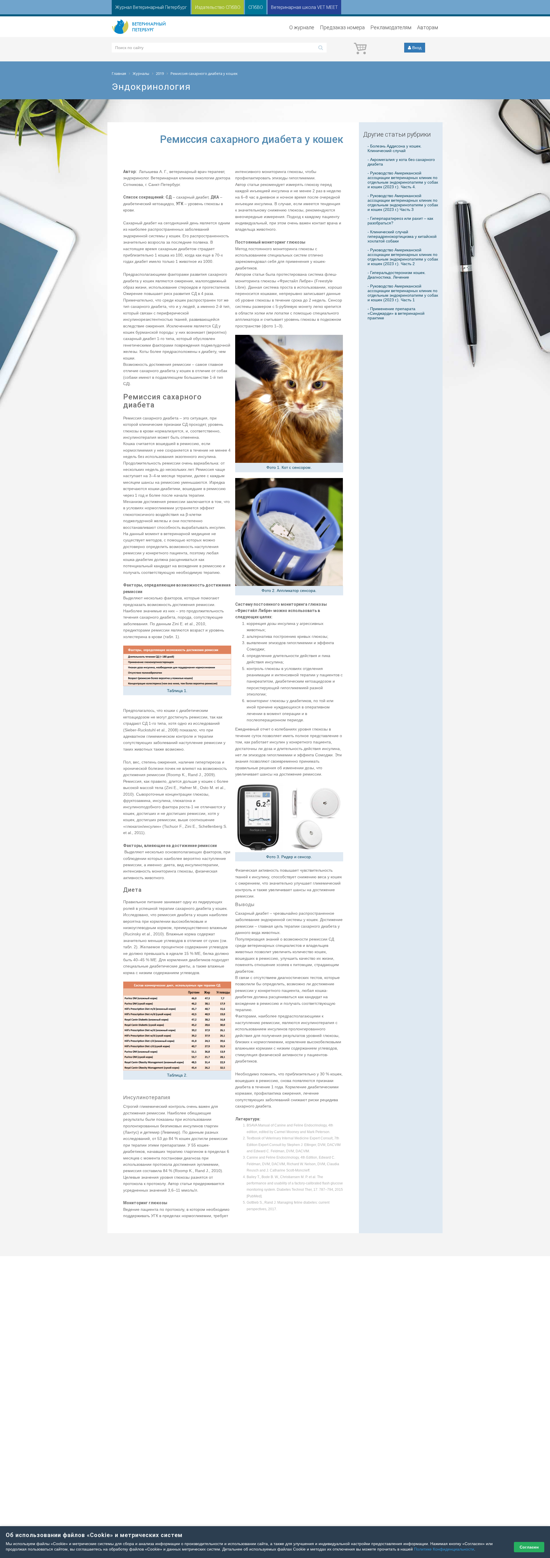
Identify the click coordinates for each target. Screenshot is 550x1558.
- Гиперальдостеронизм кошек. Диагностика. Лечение (397, 274)
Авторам (427, 27)
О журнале (301, 27)
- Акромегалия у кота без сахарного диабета (401, 161)
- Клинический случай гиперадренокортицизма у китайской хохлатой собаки (402, 236)
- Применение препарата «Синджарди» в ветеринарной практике (396, 313)
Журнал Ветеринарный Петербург (151, 7)
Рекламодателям (390, 27)
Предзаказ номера (342, 27)
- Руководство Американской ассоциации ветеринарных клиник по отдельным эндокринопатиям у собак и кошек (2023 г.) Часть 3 (403, 202)
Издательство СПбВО (217, 7)
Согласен (529, 1547)
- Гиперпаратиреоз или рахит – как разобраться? (400, 220)
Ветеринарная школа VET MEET (304, 7)
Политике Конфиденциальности (444, 1549)
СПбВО (255, 7)
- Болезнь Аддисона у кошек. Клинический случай (395, 148)
